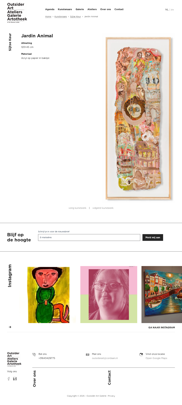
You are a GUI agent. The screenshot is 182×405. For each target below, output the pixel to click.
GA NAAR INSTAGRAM (161, 327)
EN (172, 10)
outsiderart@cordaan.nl (105, 358)
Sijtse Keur (75, 16)
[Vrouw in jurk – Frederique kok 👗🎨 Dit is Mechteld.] (47, 294)
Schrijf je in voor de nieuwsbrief (53, 231)
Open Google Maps (156, 358)
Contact (109, 377)
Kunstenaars (60, 16)
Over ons (34, 378)
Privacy (111, 396)
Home (48, 16)
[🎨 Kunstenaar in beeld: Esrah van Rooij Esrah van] (108, 294)
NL (167, 9)
